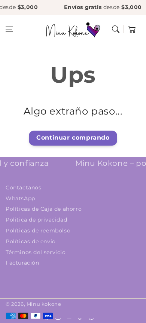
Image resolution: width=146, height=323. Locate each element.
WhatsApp (20, 198)
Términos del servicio (36, 252)
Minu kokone (44, 304)
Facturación (22, 262)
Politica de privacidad (36, 219)
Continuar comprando (72, 137)
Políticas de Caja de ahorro (44, 208)
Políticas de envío (31, 241)
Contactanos (24, 187)
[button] (9, 29)
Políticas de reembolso (38, 230)
